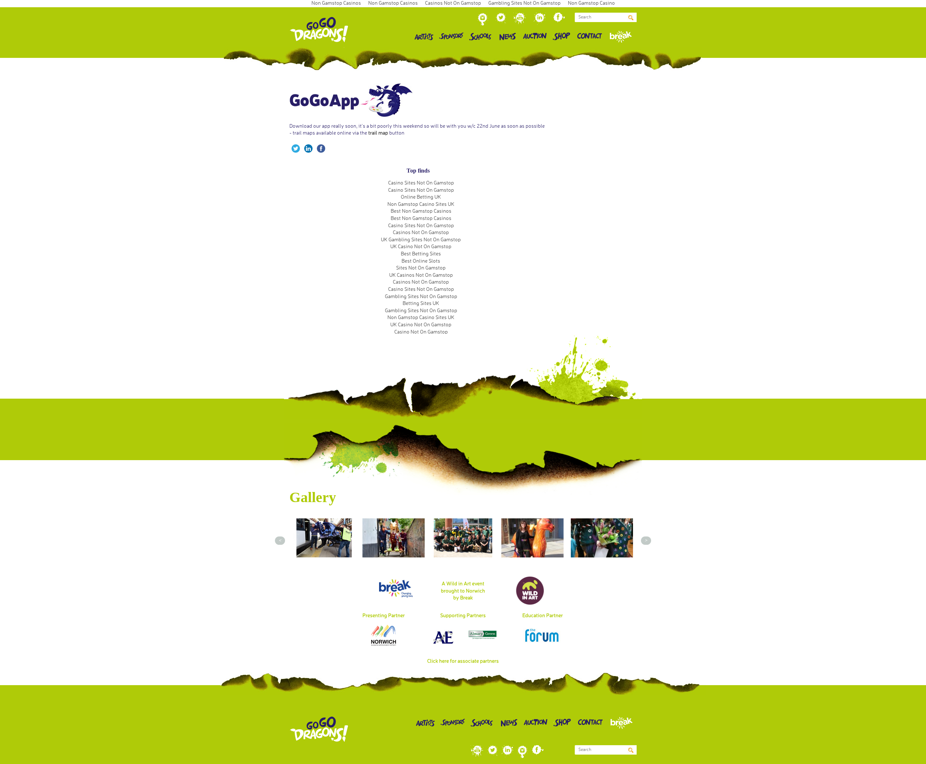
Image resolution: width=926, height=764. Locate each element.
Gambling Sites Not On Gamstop (421, 296)
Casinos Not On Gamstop (421, 232)
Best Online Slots (421, 261)
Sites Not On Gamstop (421, 268)
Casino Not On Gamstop (421, 332)
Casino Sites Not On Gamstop (421, 183)
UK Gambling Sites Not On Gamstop (421, 239)
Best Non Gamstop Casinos (421, 211)
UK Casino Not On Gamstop (420, 246)
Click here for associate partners (463, 661)
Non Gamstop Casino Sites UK (420, 204)
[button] (631, 17)
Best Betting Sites (421, 253)
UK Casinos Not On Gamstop (421, 275)
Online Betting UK (421, 197)
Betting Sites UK (421, 303)
